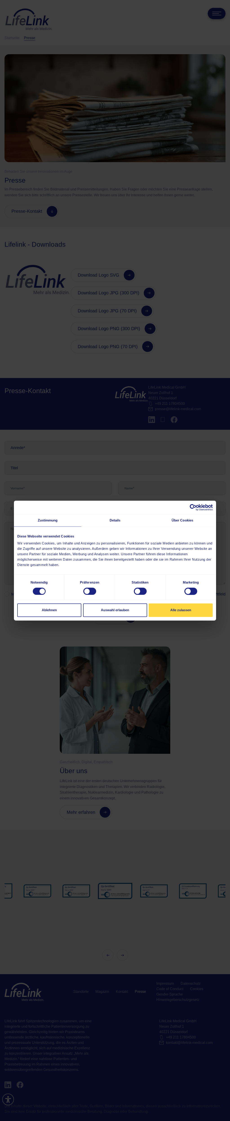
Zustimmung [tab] (48, 520)
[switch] (89, 591)
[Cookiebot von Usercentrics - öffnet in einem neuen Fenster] (193, 507)
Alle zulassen (180, 610)
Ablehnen (49, 610)
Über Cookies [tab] (182, 520)
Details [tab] (115, 520)
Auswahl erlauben (115, 610)
